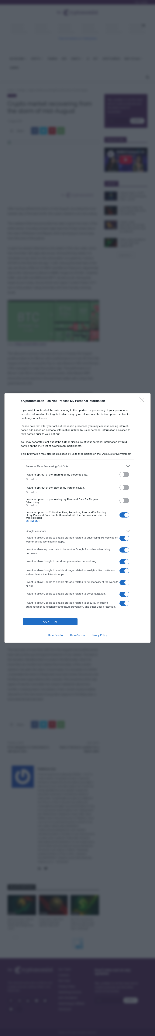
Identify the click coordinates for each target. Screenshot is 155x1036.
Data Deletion (56, 635)
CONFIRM (50, 621)
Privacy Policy (99, 635)
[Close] (142, 401)
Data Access (77, 635)
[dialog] (77, 518)
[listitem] (77, 466)
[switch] (124, 474)
